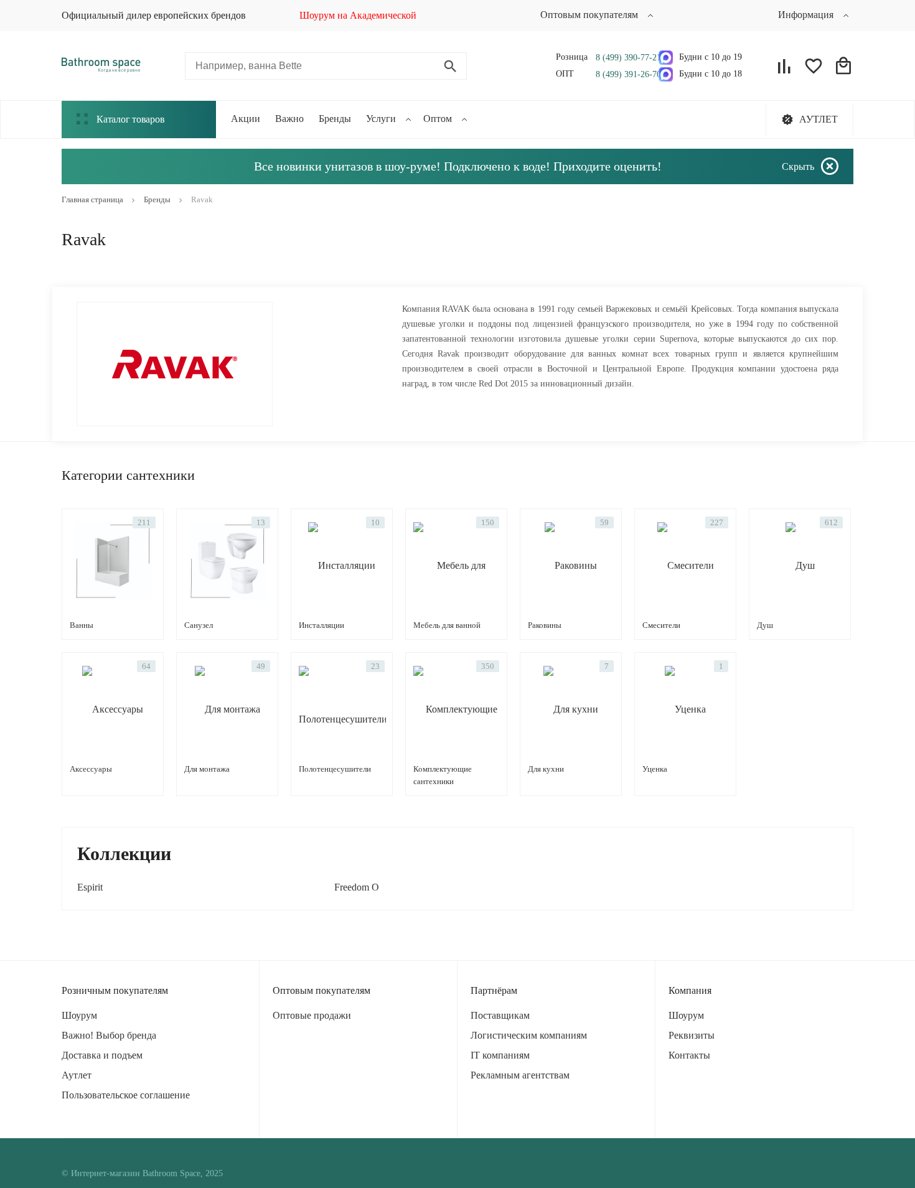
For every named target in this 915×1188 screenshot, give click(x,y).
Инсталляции (321, 625)
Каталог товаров (130, 119)
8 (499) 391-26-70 (624, 74)
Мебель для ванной (447, 625)
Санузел (198, 625)
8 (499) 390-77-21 (624, 57)
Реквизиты (692, 1035)
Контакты (689, 1055)
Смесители (661, 625)
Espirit (90, 887)
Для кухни (546, 769)
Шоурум (79, 1015)
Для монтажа (207, 769)
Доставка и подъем (102, 1055)
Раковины (544, 625)
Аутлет (77, 1075)
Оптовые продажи (312, 1015)
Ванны (81, 625)
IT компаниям (500, 1055)
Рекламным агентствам (520, 1075)
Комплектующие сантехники (442, 775)
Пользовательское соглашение (126, 1095)
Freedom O (356, 887)
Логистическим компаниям (529, 1035)
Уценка (654, 769)
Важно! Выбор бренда (109, 1035)
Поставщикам (500, 1015)
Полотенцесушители (335, 769)
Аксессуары (91, 769)
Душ (765, 625)
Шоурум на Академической (357, 15)
